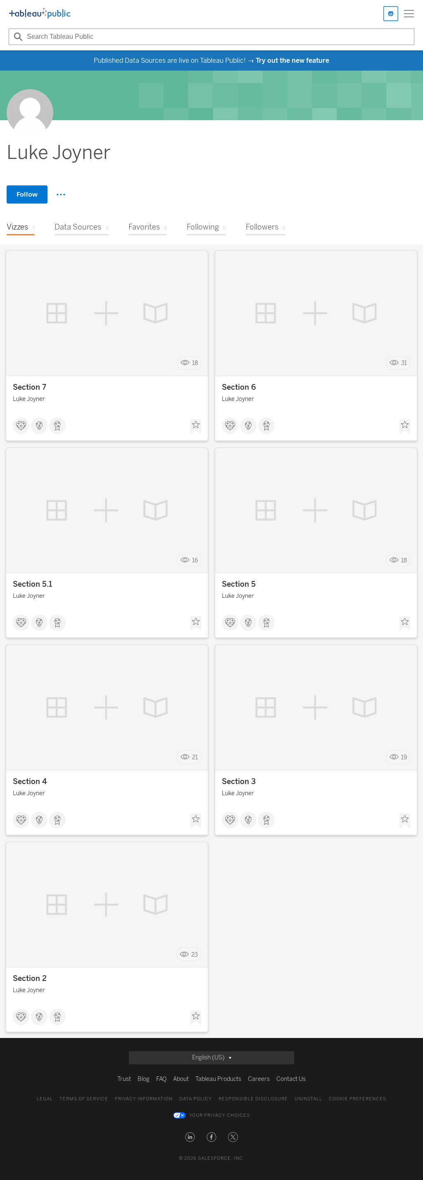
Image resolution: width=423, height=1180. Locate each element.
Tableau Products (218, 1079)
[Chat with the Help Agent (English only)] (390, 13)
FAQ (161, 1079)
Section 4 (30, 781)
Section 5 (239, 584)
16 (195, 560)
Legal (45, 1099)
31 (404, 363)
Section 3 (239, 781)
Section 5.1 (32, 584)
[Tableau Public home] (39, 13)
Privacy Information (144, 1099)
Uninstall (308, 1099)
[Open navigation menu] (409, 13)
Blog (144, 1079)
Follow (27, 194)
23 (194, 954)
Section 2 (30, 978)
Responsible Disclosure (253, 1099)
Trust (124, 1079)
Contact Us (291, 1079)
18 (195, 363)
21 (195, 757)
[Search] (17, 37)
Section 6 (239, 387)
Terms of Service (83, 1099)
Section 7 (29, 387)
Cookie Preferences (357, 1099)
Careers (259, 1079)
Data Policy (195, 1099)
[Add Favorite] (195, 426)
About (181, 1079)
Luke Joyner (29, 399)
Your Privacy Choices (219, 1115)
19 (404, 757)
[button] (190, 1137)
